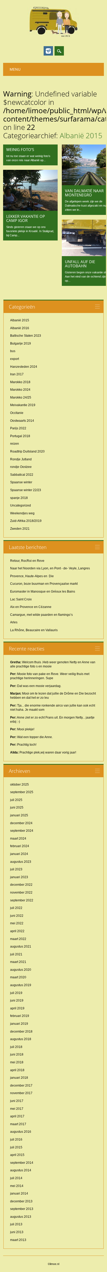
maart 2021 (18, 962)
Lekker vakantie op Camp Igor (25, 218)
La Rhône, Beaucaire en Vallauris (34, 630)
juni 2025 (16, 807)
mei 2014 (16, 1186)
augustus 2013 (20, 1217)
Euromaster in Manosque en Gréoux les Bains (42, 591)
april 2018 (17, 1070)
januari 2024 (19, 854)
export (14, 359)
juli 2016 (16, 1139)
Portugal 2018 (20, 436)
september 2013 (21, 1209)
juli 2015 (16, 1147)
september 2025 (21, 792)
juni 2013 (16, 1232)
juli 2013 (16, 1224)
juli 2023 (16, 869)
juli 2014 (16, 1178)
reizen (14, 443)
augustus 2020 (20, 970)
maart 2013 (18, 1240)
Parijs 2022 (18, 428)
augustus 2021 (20, 946)
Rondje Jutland (21, 459)
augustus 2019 (20, 985)
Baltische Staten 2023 (25, 335)
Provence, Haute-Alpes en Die (32, 576)
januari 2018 (19, 1078)
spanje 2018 (19, 498)
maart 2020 (18, 977)
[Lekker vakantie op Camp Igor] (30, 209)
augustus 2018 (20, 1039)
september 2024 (21, 831)
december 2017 (21, 1085)
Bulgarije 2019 (20, 343)
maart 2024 (18, 838)
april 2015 (17, 1155)
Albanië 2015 (19, 320)
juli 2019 (16, 993)
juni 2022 (16, 916)
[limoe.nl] (53, 36)
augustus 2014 (20, 1170)
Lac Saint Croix (21, 599)
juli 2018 (16, 1047)
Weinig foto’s (20, 149)
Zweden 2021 (20, 528)
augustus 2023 (20, 862)
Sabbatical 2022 (21, 475)
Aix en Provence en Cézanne (30, 607)
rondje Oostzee (21, 467)
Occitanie (16, 413)
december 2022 (21, 885)
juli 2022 (16, 908)
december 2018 (21, 1031)
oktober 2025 (19, 784)
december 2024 (21, 823)
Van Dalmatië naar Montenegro (84, 192)
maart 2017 (18, 1124)
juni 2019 (16, 1000)
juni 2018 (16, 1054)
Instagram (48, 51)
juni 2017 (16, 1101)
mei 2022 (16, 923)
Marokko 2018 (20, 382)
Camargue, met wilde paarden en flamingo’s (41, 615)
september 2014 (21, 1163)
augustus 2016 (20, 1132)
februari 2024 (19, 846)
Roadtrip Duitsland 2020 (27, 451)
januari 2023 (19, 877)
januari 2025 (19, 815)
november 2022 (21, 892)
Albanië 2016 (19, 328)
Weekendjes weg (22, 513)
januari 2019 (19, 1024)
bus (12, 351)
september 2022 (21, 900)
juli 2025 (16, 800)
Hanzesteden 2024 (23, 367)
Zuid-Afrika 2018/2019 (26, 521)
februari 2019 (19, 1016)
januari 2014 (19, 1193)
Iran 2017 (17, 374)
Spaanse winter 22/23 (25, 490)
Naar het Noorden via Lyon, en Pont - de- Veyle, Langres (50, 568)
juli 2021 (16, 954)
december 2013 (21, 1201)
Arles (13, 622)
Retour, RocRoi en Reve (27, 561)
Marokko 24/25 (20, 397)
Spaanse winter (21, 482)
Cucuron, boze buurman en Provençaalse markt (44, 584)
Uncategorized (20, 505)
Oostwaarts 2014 (22, 421)
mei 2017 (16, 1109)
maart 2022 (18, 939)
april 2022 (17, 931)
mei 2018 (16, 1062)
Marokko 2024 (20, 389)
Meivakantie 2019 (22, 405)
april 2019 (17, 1008)
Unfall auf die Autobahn (80, 263)
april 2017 (17, 1116)
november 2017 (21, 1093)
